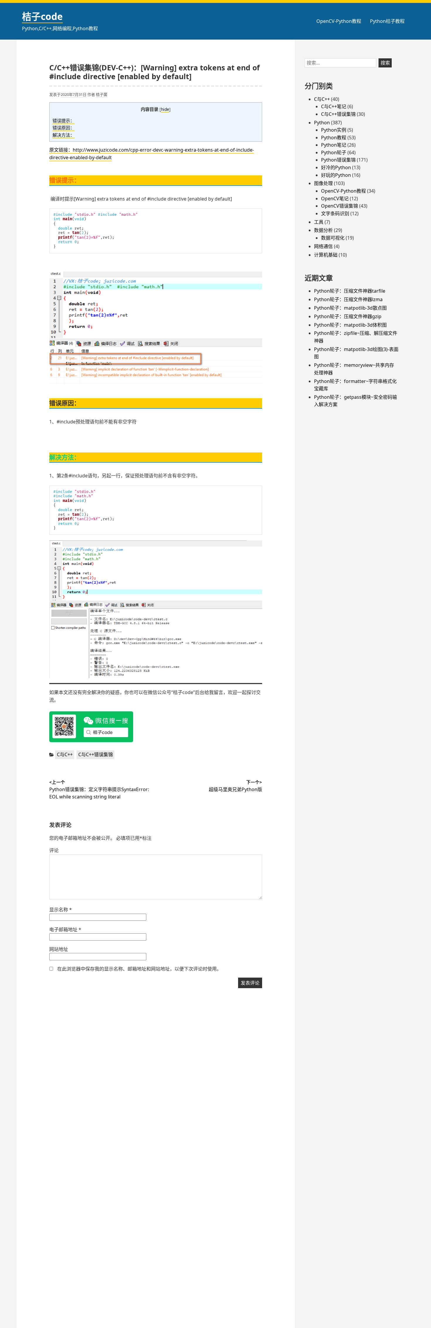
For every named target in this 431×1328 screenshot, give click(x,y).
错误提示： (63, 120)
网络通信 (323, 246)
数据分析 (323, 230)
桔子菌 (101, 94)
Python (322, 122)
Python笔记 (333, 145)
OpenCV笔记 (335, 198)
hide (165, 109)
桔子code (42, 16)
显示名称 (60, 909)
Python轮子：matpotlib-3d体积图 (350, 325)
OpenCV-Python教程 (338, 21)
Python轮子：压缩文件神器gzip (347, 316)
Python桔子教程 (387, 21)
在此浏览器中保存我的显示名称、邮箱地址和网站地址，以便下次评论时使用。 (139, 969)
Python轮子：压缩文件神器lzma (348, 299)
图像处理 (323, 183)
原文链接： (61, 150)
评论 (54, 850)
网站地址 (58, 949)
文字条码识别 (335, 213)
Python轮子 (333, 152)
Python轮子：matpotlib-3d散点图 (350, 308)
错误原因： (63, 127)
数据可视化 (333, 238)
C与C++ (65, 754)
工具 (318, 222)
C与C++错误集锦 (95, 754)
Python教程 (333, 137)
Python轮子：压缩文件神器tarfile (349, 291)
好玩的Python (336, 175)
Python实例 (333, 130)
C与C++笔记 (333, 106)
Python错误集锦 (338, 160)
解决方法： (63, 135)
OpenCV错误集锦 (339, 206)
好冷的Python (336, 167)
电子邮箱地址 (65, 929)
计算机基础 (325, 255)
